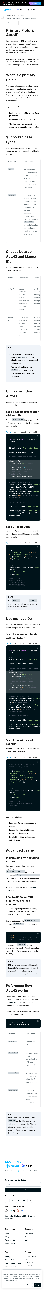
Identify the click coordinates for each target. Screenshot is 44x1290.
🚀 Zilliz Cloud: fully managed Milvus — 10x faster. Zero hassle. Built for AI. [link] (14, 3)
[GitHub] (7, 1201)
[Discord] (18, 1201)
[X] (13, 1201)
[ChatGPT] (6, 1210)
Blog (7, 1237)
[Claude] (18, 1210)
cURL (35, 432)
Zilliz (36, 1171)
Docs (13, 16)
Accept (37, 1285)
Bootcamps (29, 1234)
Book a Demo (10, 1243)
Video (27, 1240)
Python (8, 432)
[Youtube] (29, 1201)
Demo (26, 1237)
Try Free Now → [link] (35, 3)
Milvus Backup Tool (10, 1267)
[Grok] (14, 1210)
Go (30, 432)
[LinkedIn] (24, 1201)
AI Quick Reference (13, 1246)
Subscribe (23, 1190)
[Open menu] (40, 9)
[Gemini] (22, 1210)
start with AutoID (24, 357)
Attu (7, 1257)
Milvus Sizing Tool (13, 1263)
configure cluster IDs (14, 1002)
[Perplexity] (10, 1210)
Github (27, 1265)
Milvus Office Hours (30, 1258)
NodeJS (23, 432)
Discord (28, 1262)
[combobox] (32, 10)
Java (15, 432)
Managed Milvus (11, 1240)
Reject (29, 1285)
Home (8, 16)
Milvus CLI (9, 1260)
